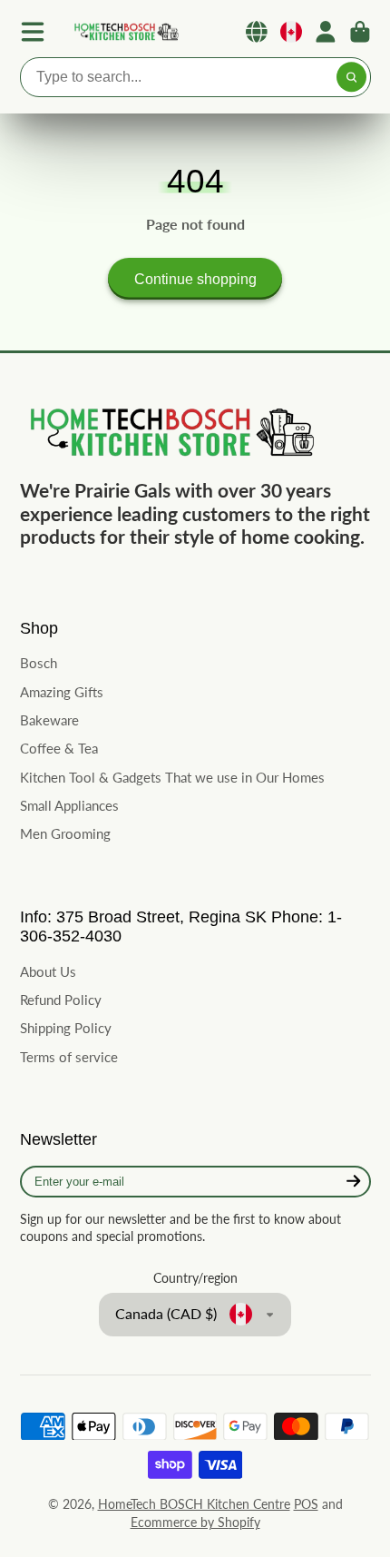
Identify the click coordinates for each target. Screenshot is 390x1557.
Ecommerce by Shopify (195, 1522)
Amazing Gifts (61, 692)
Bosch (38, 663)
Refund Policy (61, 999)
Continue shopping (195, 279)
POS (306, 1504)
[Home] (125, 32)
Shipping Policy (66, 1028)
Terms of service (69, 1057)
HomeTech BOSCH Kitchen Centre (194, 1504)
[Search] (351, 77)
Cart (360, 32)
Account (325, 32)
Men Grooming (65, 833)
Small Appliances (69, 805)
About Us (48, 971)
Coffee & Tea (59, 748)
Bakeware (49, 720)
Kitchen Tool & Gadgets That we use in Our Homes (172, 777)
